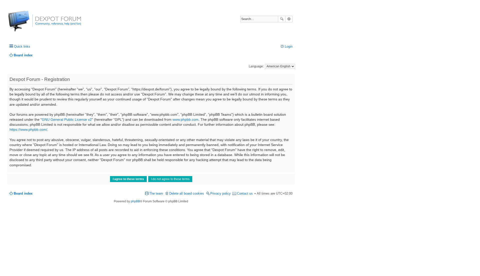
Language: (256, 66)
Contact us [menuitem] (245, 193)
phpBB (135, 201)
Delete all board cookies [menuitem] (186, 193)
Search (282, 19)
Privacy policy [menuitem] (220, 193)
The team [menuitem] (156, 193)
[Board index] (27, 23)
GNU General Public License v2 (67, 119)
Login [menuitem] (288, 46)
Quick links (22, 46)
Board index (23, 193)
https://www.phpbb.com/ (28, 129)
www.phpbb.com (185, 119)
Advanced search (289, 19)
